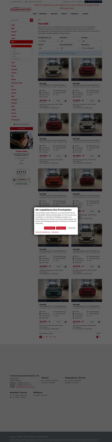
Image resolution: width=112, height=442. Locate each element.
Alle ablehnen (61, 228)
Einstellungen (71, 228)
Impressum (55, 232)
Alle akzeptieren (49, 228)
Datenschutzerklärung (43, 232)
